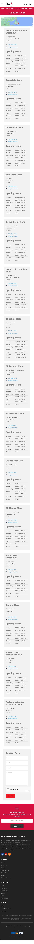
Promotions (4, 890)
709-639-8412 (12, 234)
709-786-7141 (12, 425)
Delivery (3, 906)
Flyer (2, 895)
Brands (3, 893)
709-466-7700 (12, 139)
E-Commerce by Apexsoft (17, 936)
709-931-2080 (12, 716)
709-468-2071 (12, 92)
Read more (12, 850)
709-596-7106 (12, 473)
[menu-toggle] (2, 4)
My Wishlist (4, 888)
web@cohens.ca (12, 47)
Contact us (4, 865)
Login (2, 885)
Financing (3, 911)
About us (3, 863)
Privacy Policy (4, 873)
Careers (3, 868)
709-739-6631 (12, 331)
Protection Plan (5, 870)
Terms (3, 875)
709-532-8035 (12, 187)
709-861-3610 (12, 667)
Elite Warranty (5, 898)
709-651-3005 (12, 617)
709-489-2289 (12, 45)
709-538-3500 (12, 520)
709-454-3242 (12, 378)
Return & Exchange (6, 878)
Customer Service (6, 908)
